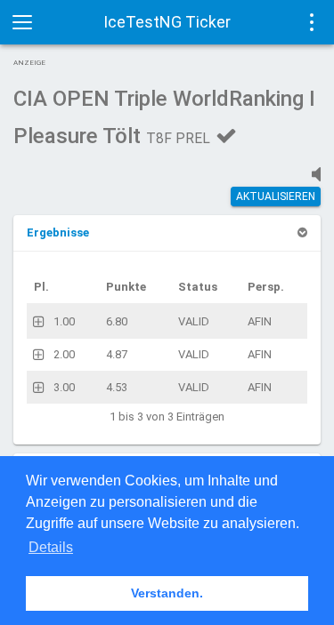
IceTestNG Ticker (167, 21)
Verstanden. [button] (167, 593)
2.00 (64, 354)
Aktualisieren (275, 196)
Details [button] (51, 547)
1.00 (64, 321)
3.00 (64, 387)
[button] (58, 232)
